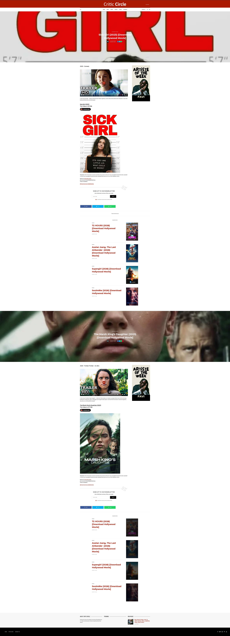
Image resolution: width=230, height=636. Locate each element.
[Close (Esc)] (136, 306)
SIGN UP (126, 321)
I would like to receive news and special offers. (127, 324)
